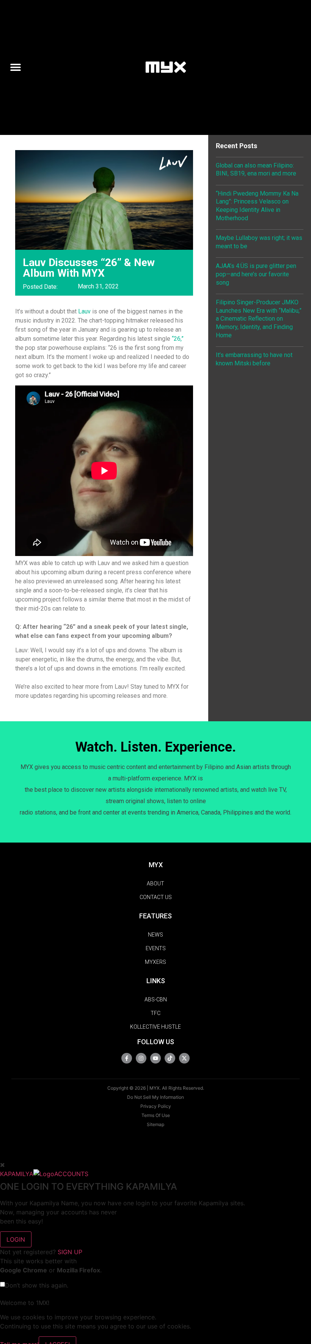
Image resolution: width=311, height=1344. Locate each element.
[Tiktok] (170, 1058)
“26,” (178, 338)
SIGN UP (70, 1252)
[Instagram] (141, 1058)
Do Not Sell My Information (155, 1097)
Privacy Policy (155, 1106)
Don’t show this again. (36, 1285)
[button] (18, 67)
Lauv (84, 311)
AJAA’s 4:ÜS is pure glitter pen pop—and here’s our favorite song (256, 274)
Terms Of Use (155, 1115)
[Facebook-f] (126, 1058)
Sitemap (155, 1124)
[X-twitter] (184, 1058)
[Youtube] (155, 1058)
